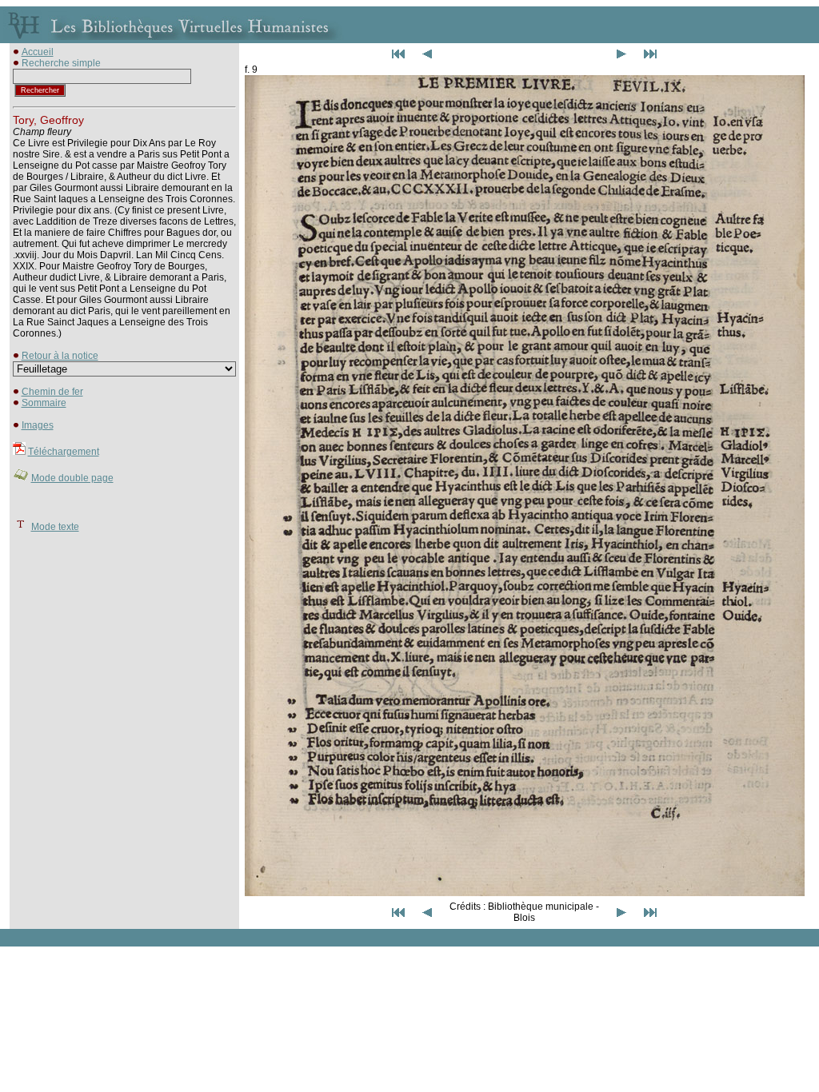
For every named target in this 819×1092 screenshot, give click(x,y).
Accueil (38, 52)
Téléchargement (63, 451)
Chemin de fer (52, 391)
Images (38, 425)
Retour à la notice (60, 355)
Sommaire (44, 403)
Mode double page (72, 478)
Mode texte (55, 526)
